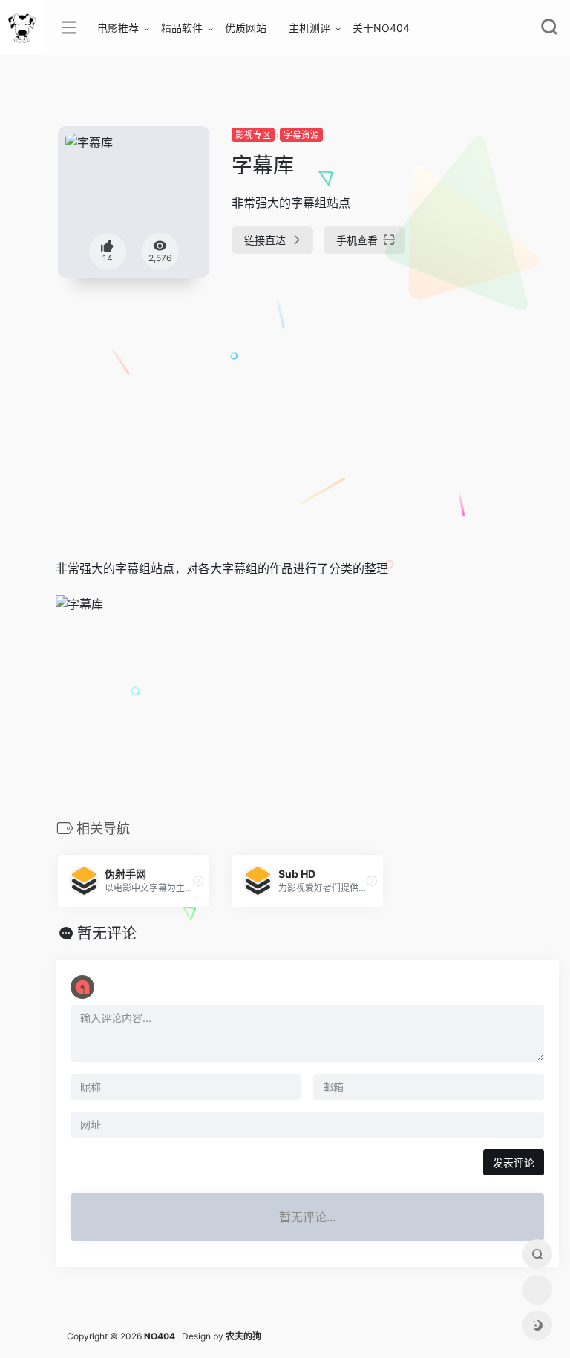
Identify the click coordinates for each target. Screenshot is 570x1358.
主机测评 (309, 28)
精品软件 (182, 28)
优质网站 (245, 28)
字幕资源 (301, 134)
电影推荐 (118, 28)
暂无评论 (107, 933)
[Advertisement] (248, 399)
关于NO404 (381, 28)
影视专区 (253, 134)
